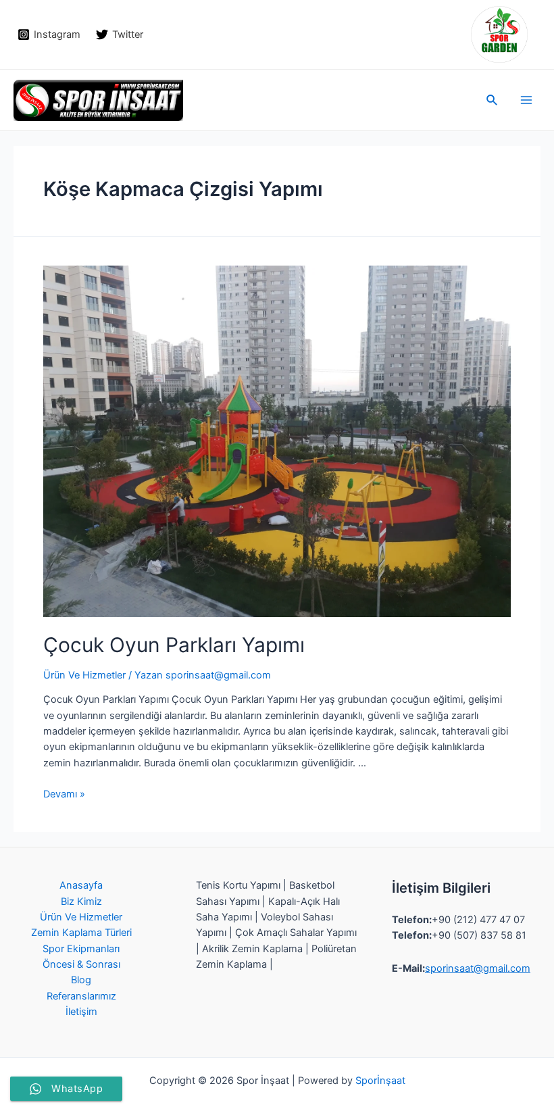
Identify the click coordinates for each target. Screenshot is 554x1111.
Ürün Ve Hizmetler (84, 675)
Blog (81, 980)
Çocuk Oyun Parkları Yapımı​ (174, 645)
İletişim (81, 1012)
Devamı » (64, 794)
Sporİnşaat (380, 1081)
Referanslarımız (81, 996)
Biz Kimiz (81, 901)
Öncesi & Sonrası (81, 964)
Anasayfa (81, 885)
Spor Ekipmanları (81, 949)
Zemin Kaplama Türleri (81, 933)
